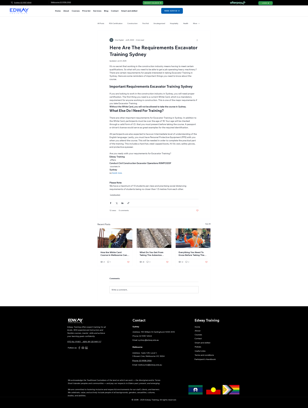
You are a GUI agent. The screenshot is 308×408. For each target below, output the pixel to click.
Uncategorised (159, 23)
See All (208, 224)
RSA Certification (115, 23)
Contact (198, 338)
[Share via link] (128, 203)
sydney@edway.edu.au (148, 340)
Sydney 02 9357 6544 (22, 2)
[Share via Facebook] (110, 203)
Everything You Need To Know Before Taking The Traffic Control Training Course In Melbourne (191, 253)
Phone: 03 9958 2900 (142, 360)
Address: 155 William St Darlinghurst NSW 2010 (153, 332)
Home (197, 327)
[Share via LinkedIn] (122, 203)
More (195, 23)
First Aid (145, 23)
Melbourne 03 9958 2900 (61, 2)
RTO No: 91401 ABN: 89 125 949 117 (84, 341)
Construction (132, 23)
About (197, 330)
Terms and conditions (204, 355)
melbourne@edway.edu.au (150, 365)
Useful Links (200, 351)
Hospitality (174, 23)
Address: (136, 353)
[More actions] (197, 40)
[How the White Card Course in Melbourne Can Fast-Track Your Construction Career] (115, 238)
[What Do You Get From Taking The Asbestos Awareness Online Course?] (154, 238)
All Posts (100, 23)
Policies (198, 347)
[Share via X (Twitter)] (116, 203)
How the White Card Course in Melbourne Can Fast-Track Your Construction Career (113, 253)
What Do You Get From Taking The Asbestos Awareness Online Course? (154, 253)
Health (185, 23)
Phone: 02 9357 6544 (142, 336)
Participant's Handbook (205, 359)
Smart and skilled (202, 342)
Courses (198, 334)
